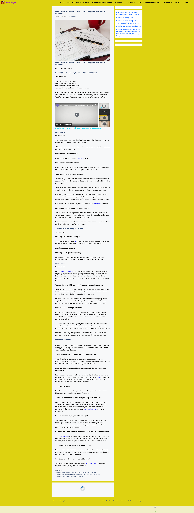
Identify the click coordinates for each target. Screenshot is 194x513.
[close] (155, 507)
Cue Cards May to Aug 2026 (78, 2)
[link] (57, 105)
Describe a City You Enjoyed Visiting (128, 26)
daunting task (91, 463)
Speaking (118, 2)
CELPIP (177, 2)
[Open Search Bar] (191, 2)
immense (97, 204)
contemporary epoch (67, 271)
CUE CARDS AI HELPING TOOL (149, 2)
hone (77, 241)
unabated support (90, 409)
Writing (167, 2)
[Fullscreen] (108, 108)
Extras (130, 2)
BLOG (185, 2)
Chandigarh (81, 158)
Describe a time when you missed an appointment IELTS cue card (76, 105)
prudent (99, 377)
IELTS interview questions (102, 2)
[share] (95, 104)
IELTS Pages (10, 2)
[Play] (99, 108)
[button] (124, 2)
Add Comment (105, 500)
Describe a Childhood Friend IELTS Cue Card (70, 476)
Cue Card (60, 470)
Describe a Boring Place (124, 18)
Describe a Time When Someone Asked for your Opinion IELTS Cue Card (78, 474)
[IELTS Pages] (3, 2)
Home (62, 2)
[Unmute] (101, 108)
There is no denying (62, 436)
